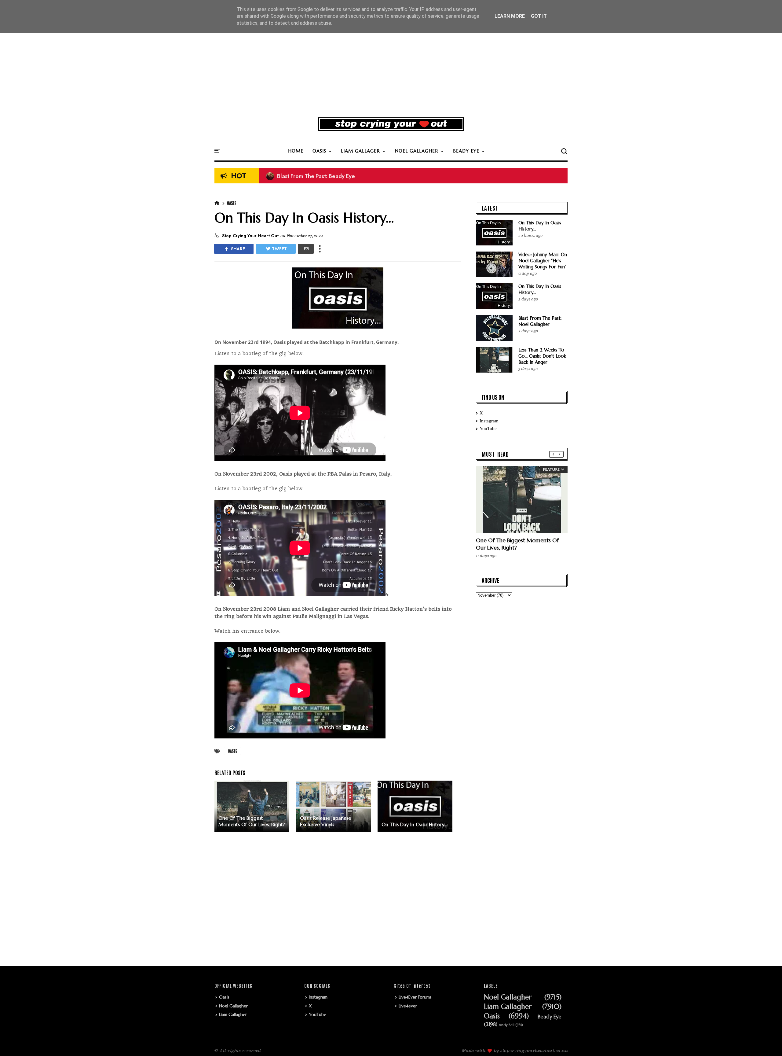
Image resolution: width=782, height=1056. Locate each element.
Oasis (231, 203)
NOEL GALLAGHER (416, 151)
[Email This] (306, 249)
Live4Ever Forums (415, 997)
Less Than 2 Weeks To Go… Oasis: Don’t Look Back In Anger (542, 356)
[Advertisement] (391, 65)
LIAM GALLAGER (360, 151)
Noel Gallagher (233, 1006)
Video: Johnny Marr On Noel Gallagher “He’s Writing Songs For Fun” (542, 261)
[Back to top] (767, 1041)
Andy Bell (506, 1025)
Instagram (489, 420)
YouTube (488, 428)
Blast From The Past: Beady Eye (310, 176)
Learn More (510, 16)
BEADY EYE (466, 151)
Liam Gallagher (233, 1014)
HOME (295, 151)
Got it (539, 16)
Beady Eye (549, 1017)
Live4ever (408, 1006)
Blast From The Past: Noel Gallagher (540, 321)
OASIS (319, 151)
